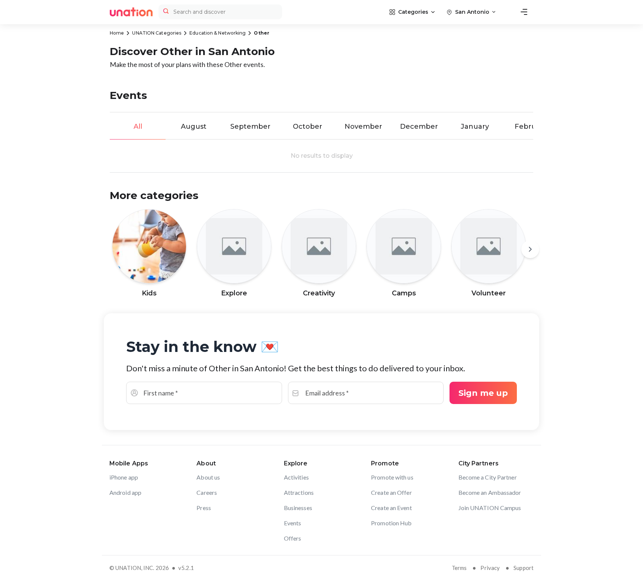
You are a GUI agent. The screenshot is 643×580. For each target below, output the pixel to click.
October (307, 126)
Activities (296, 477)
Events (292, 522)
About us (208, 477)
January (475, 126)
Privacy (490, 567)
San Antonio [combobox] (472, 12)
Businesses (298, 507)
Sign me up (483, 393)
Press (203, 507)
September (250, 126)
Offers (292, 538)
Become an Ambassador (489, 492)
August (194, 126)
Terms (459, 567)
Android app (125, 492)
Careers (206, 492)
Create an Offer (391, 492)
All (138, 126)
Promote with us (392, 477)
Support (524, 567)
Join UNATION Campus (489, 507)
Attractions (299, 492)
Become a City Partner (487, 477)
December (419, 126)
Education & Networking (217, 33)
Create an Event (391, 507)
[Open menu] (524, 11)
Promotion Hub (391, 522)
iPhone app (123, 477)
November (363, 126)
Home (117, 33)
